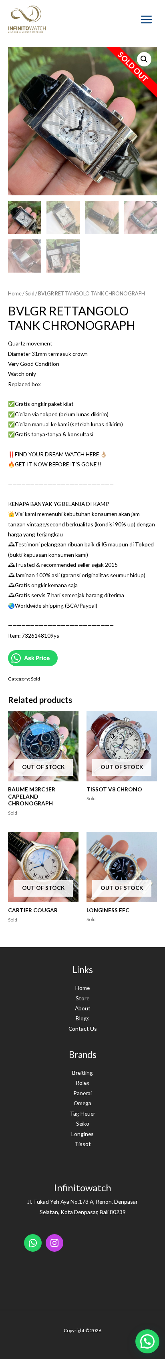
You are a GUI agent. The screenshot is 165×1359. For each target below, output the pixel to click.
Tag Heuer (82, 1113)
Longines (82, 1133)
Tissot (82, 1143)
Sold (29, 294)
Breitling (82, 1072)
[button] (147, 1341)
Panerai (82, 1093)
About (83, 1008)
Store (82, 998)
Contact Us (82, 1028)
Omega (82, 1103)
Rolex (82, 1082)
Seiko (82, 1123)
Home (15, 294)
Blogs (83, 1018)
